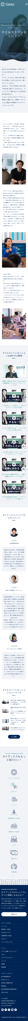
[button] (26, 4)
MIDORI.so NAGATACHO (7, 1003)
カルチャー (19, 25)
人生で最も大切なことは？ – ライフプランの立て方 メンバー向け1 (14, 453)
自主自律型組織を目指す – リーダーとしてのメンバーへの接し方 (14, 498)
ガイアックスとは (10, 25)
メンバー (14, 805)
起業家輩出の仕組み (14, 818)
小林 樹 (14, 587)
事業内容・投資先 (14, 832)
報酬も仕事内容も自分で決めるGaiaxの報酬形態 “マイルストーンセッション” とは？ (14, 383)
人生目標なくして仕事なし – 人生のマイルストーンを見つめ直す (14, 406)
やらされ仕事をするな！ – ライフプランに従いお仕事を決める (14, 429)
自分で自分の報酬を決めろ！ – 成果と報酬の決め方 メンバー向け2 (14, 475)
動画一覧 (14, 858)
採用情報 (14, 872)
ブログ (14, 845)
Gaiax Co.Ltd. (12, 1017)
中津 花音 (14, 646)
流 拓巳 (14, 541)
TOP (2, 25)
